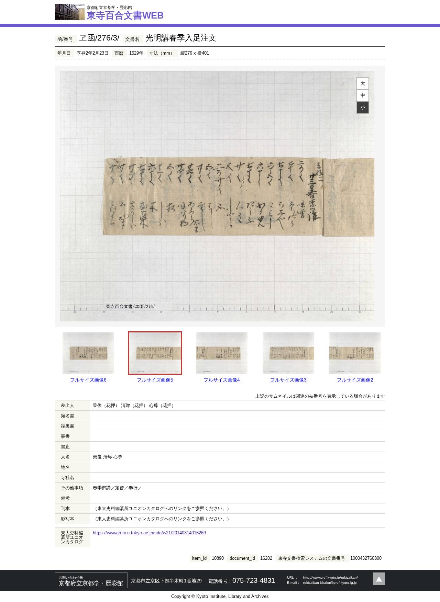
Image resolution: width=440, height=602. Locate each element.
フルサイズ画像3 (288, 380)
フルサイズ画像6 (88, 380)
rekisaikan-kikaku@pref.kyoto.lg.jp (330, 582)
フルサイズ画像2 (355, 380)
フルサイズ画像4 (222, 380)
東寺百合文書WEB (125, 12)
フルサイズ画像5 (155, 380)
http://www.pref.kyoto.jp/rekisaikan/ (330, 577)
